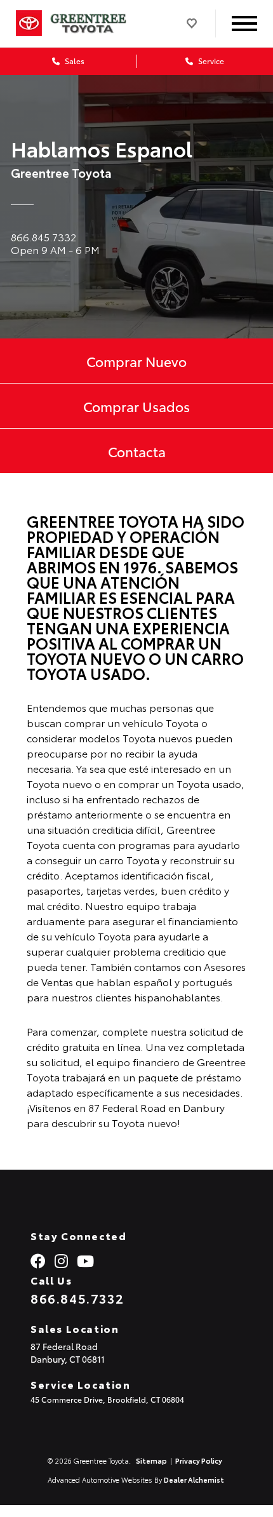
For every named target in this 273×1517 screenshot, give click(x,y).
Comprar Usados (136, 405)
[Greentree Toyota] (97, 23)
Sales (73, 60)
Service (210, 60)
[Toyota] (29, 23)
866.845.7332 (77, 1298)
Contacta (137, 450)
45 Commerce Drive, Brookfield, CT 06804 (107, 1399)
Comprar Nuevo (136, 360)
